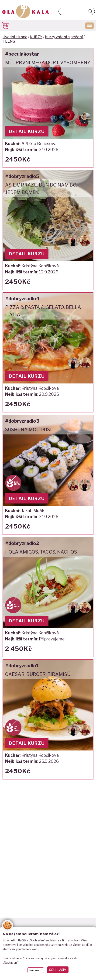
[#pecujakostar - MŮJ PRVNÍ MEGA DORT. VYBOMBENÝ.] (48, 108)
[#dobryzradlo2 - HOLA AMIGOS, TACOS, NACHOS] (48, 597)
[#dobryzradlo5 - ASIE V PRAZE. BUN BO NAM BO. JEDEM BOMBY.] (48, 230)
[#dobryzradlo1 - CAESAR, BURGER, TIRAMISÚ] (48, 719)
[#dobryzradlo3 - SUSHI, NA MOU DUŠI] (48, 475)
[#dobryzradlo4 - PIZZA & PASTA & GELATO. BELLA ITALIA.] (48, 352)
